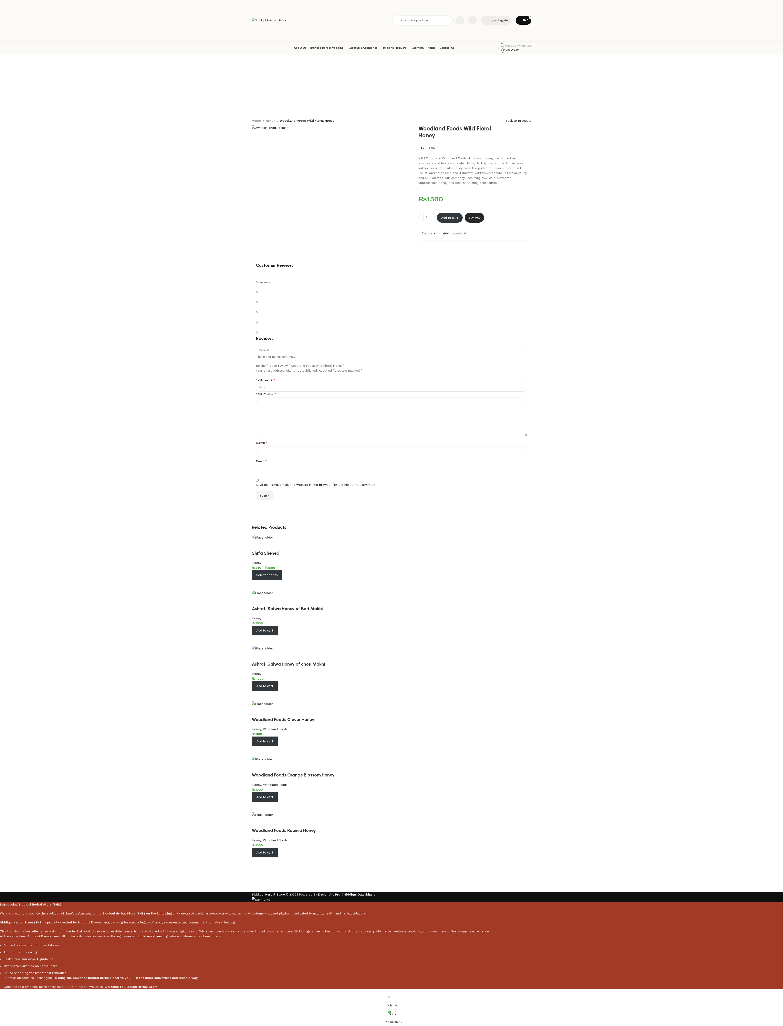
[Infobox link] (391, 48)
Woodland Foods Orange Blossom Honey (293, 775)
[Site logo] (269, 20)
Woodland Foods (275, 729)
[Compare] (257, 585)
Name (262, 443)
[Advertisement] (391, 85)
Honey (270, 121)
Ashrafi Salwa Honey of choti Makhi (288, 664)
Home (257, 121)
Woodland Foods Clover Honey (283, 719)
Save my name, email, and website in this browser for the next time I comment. (316, 485)
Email (261, 461)
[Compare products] (460, 20)
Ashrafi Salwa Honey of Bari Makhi (287, 608)
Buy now (474, 217)
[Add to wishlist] (257, 545)
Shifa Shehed (265, 553)
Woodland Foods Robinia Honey (284, 830)
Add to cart (449, 218)
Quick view (268, 585)
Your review (266, 394)
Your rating (265, 379)
